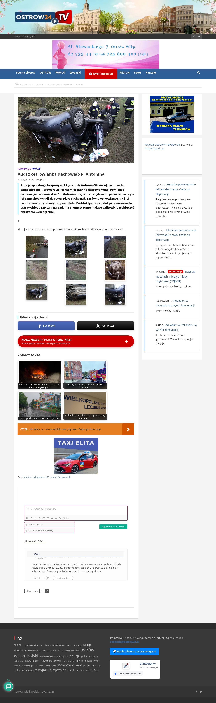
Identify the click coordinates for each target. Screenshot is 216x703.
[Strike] (39, 518)
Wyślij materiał (102, 73)
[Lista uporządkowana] (44, 518)
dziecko (62, 645)
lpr (50, 651)
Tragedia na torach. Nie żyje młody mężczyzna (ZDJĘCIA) (175, 276)
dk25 (47, 477)
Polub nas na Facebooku (130, 673)
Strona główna (25, 72)
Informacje (24, 168)
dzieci (55, 645)
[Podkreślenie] (35, 518)
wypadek (66, 477)
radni (41, 666)
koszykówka (33, 651)
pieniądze (62, 656)
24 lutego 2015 (25, 179)
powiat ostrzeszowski (87, 660)
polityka (85, 656)
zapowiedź (59, 670)
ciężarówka (28, 645)
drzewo (48, 645)
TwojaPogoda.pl (154, 148)
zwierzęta (80, 670)
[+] (68, 518)
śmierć (89, 670)
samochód (55, 477)
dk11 (36, 645)
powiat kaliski (32, 660)
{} (64, 518)
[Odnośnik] (60, 518)
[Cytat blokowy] (52, 518)
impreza (69, 645)
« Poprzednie (32, 591)
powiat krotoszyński (51, 661)
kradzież (43, 650)
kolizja (87, 645)
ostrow (36, 179)
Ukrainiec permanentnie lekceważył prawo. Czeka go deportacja (176, 189)
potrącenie (18, 661)
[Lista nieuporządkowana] (48, 518)
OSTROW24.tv (148, 663)
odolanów (75, 650)
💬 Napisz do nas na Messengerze (134, 651)
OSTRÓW (45, 72)
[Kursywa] (31, 518)
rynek (53, 666)
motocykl (57, 650)
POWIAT (60, 72)
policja (75, 656)
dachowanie (38, 477)
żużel (96, 670)
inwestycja (78, 645)
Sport (137, 72)
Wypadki (75, 72)
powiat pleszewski (22, 665)
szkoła (98, 665)
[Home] (22, 84)
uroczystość (31, 670)
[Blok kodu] (56, 518)
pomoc (94, 656)
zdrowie (71, 670)
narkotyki (66, 651)
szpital (17, 670)
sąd (23, 670)
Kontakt (151, 72)
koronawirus (20, 650)
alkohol (18, 645)
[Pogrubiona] (27, 518)
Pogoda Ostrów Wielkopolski (162, 144)
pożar (34, 665)
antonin (27, 477)
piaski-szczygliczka (48, 656)
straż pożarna (85, 665)
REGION (124, 72)
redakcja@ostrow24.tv (124, 641)
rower (47, 665)
